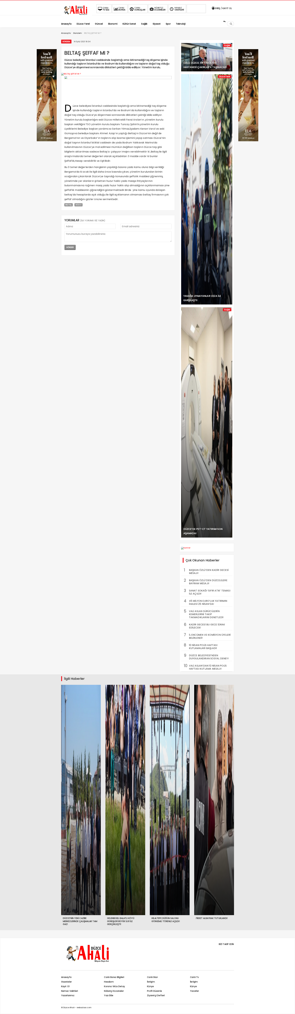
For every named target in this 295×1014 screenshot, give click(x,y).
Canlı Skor (152, 977)
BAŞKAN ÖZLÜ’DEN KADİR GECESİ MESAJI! (206, 571)
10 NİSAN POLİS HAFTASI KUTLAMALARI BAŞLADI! (200, 646)
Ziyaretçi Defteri (156, 995)
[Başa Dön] (290, 1009)
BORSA (121, 8)
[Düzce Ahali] (76, 15)
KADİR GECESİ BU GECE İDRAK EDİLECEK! (204, 625)
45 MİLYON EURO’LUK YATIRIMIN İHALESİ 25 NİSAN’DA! (205, 602)
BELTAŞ (68, 204)
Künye (150, 986)
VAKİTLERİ (179, 8)
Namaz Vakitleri (69, 991)
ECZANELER (159, 8)
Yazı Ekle (108, 995)
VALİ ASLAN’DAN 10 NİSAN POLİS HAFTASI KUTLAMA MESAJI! (205, 667)
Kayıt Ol (65, 986)
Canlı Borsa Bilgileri (114, 977)
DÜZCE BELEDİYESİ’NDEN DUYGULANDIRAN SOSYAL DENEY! (206, 656)
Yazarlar (194, 991)
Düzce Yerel (224, 76)
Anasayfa (66, 977)
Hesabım (109, 981)
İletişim (151, 981)
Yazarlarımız (67, 995)
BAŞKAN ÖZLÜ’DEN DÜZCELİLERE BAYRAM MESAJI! (205, 581)
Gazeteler (66, 981)
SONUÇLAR (139, 8)
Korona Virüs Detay (114, 986)
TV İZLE (106, 8)
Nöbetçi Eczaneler (114, 991)
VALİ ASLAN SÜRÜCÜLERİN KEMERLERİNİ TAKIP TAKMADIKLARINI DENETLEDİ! (204, 614)
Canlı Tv (194, 977)
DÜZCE (78, 204)
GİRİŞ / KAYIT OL (223, 8)
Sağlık (227, 45)
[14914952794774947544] (248, 140)
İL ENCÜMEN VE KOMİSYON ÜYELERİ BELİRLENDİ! (207, 636)
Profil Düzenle (154, 991)
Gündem (66, 41)
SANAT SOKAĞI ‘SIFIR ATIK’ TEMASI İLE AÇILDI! (207, 591)
